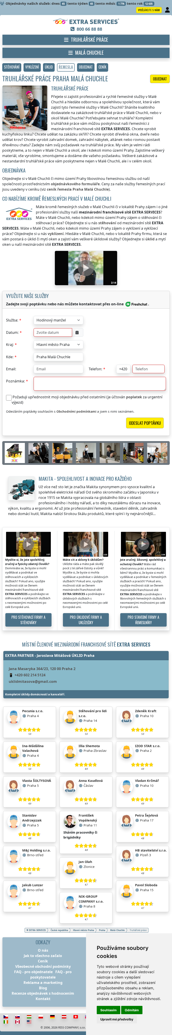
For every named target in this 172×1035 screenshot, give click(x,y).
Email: (11, 369)
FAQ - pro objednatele (33, 971)
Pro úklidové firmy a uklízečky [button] (86, 620)
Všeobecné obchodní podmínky (43, 966)
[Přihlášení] (168, 10)
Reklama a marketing (43, 982)
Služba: (12, 320)
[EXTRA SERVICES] (86, 21)
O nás (43, 950)
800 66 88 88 (89, 29)
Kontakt (43, 998)
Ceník (43, 961)
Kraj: (10, 344)
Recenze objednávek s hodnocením (43, 993)
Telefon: (95, 369)
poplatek (134, 397)
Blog (43, 987)
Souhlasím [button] (108, 1010)
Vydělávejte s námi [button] (149, 10)
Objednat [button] (160, 79)
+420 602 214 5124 (30, 675)
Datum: (12, 332)
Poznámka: (15, 381)
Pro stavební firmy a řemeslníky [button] (143, 620)
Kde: (9, 356)
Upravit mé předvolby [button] (116, 1019)
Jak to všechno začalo (43, 955)
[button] (11, 67)
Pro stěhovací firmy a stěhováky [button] (28, 620)
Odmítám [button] (132, 1010)
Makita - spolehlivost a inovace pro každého (85, 478)
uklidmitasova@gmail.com (33, 681)
